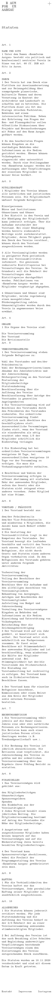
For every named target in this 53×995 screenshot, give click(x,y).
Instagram (44, 991)
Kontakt (7, 991)
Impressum (25, 991)
